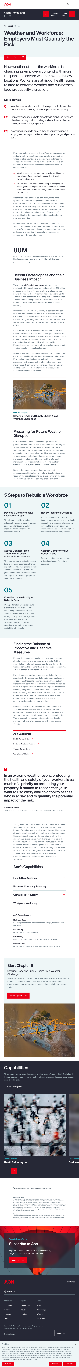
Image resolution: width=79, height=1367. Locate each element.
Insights (24, 1314)
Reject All (55, 1364)
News (6, 1318)
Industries (24, 1310)
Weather (40, 1314)
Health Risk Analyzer (15, 1162)
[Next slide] (13, 1171)
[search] (68, 4)
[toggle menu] (73, 4)
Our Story (8, 1305)
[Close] (75, 1344)
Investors (7, 1314)
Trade (39, 1305)
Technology (41, 1310)
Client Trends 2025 (14, 12)
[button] (18, 996)
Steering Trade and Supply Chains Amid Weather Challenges (35, 417)
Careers (7, 1310)
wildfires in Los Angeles (33, 285)
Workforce (41, 1318)
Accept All (69, 1364)
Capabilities (25, 1305)
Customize (8, 1364)
